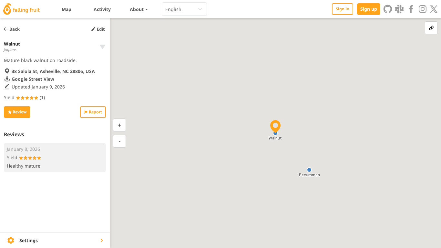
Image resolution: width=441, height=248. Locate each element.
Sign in (342, 9)
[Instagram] (422, 9)
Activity (102, 9)
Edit (101, 29)
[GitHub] (388, 9)
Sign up (368, 9)
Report (95, 112)
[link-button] (431, 27)
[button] (309, 169)
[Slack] (399, 9)
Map (66, 9)
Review (19, 112)
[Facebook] (411, 9)
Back (14, 29)
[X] (433, 9)
